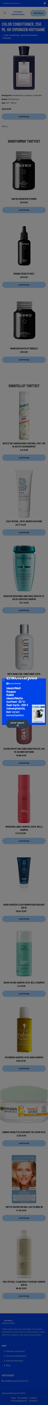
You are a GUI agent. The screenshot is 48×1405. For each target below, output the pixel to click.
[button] (17, 724)
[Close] (3, 680)
